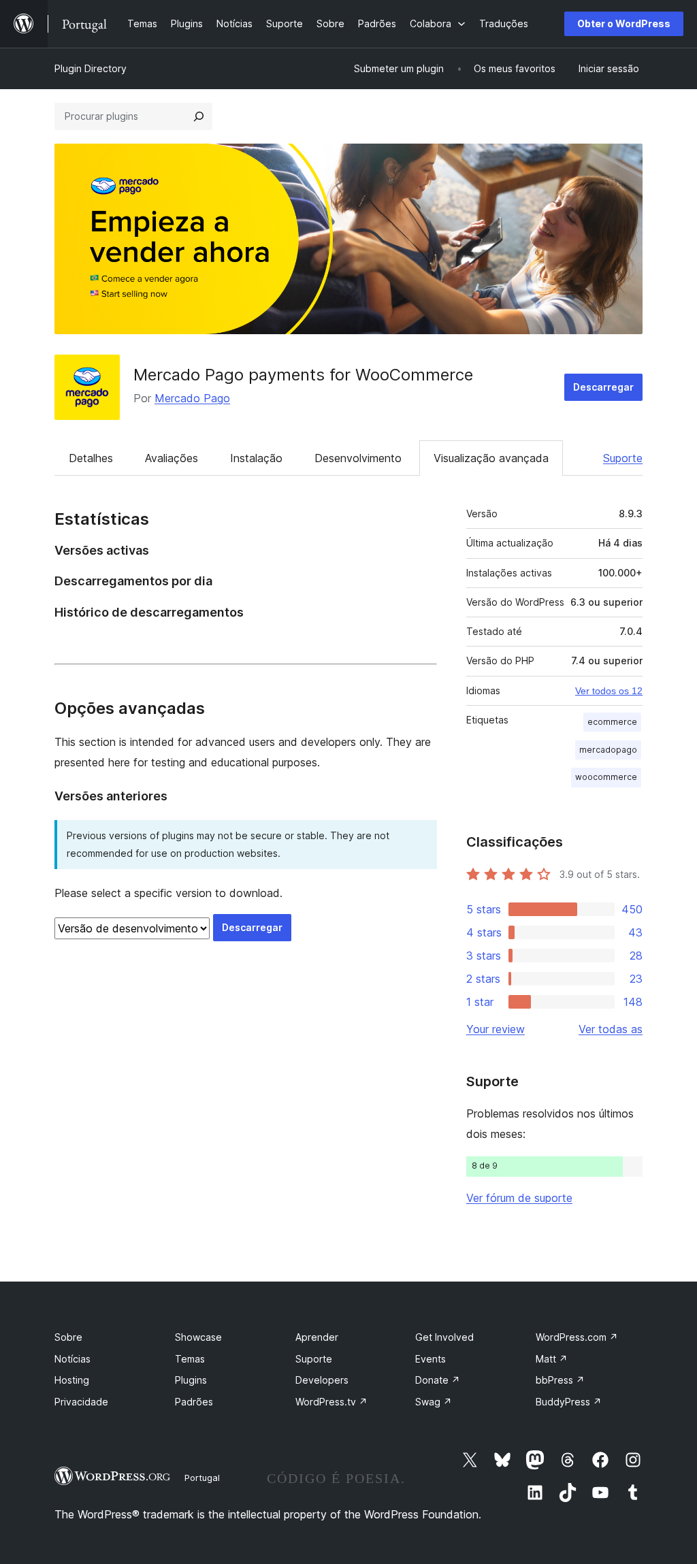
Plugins (191, 1380)
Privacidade (81, 1401)
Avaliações (171, 458)
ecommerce (612, 722)
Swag (433, 1401)
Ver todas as (611, 1029)
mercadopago (608, 750)
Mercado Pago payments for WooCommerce (303, 375)
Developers (321, 1380)
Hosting (71, 1380)
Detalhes (91, 458)
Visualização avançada (491, 458)
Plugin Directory (90, 68)
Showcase (198, 1337)
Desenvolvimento (358, 458)
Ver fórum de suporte (519, 1198)
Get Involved (444, 1337)
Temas (190, 1359)
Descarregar (603, 387)
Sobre (68, 1337)
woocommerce (606, 777)
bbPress (560, 1380)
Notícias (72, 1359)
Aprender (316, 1337)
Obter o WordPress (623, 23)
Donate (437, 1380)
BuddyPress (569, 1401)
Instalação (256, 458)
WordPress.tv (331, 1401)
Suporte (623, 458)
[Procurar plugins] (198, 116)
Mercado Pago (192, 398)
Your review (495, 1029)
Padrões (194, 1401)
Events (430, 1359)
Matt (552, 1359)
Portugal (202, 1477)
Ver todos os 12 (609, 690)
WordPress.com (577, 1337)
